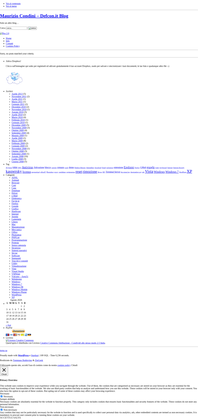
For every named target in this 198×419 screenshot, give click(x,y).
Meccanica (16, 229)
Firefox (137, 167)
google (151, 167)
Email (104, 167)
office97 (43, 172)
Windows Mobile (19, 289)
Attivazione (39, 167)
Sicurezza (16, 248)
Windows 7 (172, 171)
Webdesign (17, 279)
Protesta (15, 242)
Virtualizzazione (19, 266)
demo (71, 167)
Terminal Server (113, 172)
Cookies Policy (13, 46)
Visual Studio (18, 271)
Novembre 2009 (19, 127)
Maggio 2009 (18, 135)
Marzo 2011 (17, 101)
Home (8, 38)
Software (16, 255)
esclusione (109, 167)
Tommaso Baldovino (22, 360)
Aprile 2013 (17, 94)
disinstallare (90, 167)
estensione (118, 167)
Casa (14, 188)
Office (14, 232)
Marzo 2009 (17, 141)
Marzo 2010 (17, 117)
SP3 (103, 172)
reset (79, 171)
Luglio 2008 (17, 159)
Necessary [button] (4, 393)
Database (16, 190)
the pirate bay (125, 172)
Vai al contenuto (13, 3)
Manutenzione (18, 227)
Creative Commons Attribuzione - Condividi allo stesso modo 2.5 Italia (72, 343)
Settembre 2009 (19, 133)
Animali (15, 180)
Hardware (16, 211)
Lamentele (16, 219)
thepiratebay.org (136, 172)
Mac (14, 224)
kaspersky (14, 171)
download (98, 167)
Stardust (34, 355)
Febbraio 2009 (18, 143)
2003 (19, 167)
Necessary (8, 396)
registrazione (70, 172)
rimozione (90, 171)
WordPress (182, 172)
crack (66, 167)
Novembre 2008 (19, 148)
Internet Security (178, 167)
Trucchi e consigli (20, 261)
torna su (3, 350)
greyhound (163, 167)
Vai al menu (11, 6)
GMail (143, 167)
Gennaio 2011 (18, 104)
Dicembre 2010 (19, 107)
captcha (54, 167)
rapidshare (62, 172)
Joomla (15, 216)
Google (15, 206)
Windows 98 (17, 287)
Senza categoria (19, 245)
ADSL (15, 177)
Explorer (129, 167)
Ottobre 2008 (18, 151)
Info (8, 41)
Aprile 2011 (17, 99)
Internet (170, 167)
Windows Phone (19, 292)
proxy (56, 172)
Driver (15, 193)
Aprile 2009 (17, 138)
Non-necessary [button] (7, 407)
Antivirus (27, 167)
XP (189, 171)
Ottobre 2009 (18, 130)
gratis (157, 167)
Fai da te (15, 201)
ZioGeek (39, 360)
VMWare (16, 274)
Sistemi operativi (19, 250)
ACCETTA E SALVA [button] (10, 417)
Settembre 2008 (19, 154)
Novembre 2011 (19, 96)
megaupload (35, 172)
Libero (15, 222)
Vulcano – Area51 (20, 276)
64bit (15, 167)
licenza (26, 171)
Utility (14, 263)
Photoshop (50, 172)
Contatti (9, 43)
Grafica (15, 209)
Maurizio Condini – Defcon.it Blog (34, 15)
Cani (14, 185)
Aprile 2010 (17, 114)
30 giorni (9, 167)
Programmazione (19, 240)
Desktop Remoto (80, 167)
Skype (100, 172)
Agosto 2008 (17, 156)
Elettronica (16, 198)
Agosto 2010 (17, 112)
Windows (159, 171)
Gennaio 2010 (18, 122)
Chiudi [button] (74, 365)
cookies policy (64, 365)
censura (60, 167)
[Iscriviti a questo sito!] (4, 33)
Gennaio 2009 (18, 146)
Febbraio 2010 (18, 120)
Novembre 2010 (19, 109)
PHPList (15, 237)
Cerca (2, 28)
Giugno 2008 (18, 161)
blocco (48, 167)
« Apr (8, 325)
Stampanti (16, 258)
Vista (149, 171)
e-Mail (15, 196)
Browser (15, 182)
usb (143, 172)
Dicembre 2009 (19, 125)
